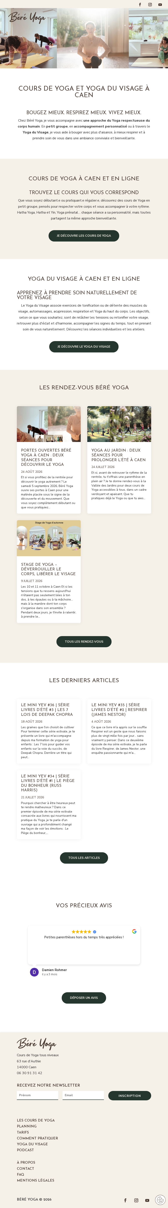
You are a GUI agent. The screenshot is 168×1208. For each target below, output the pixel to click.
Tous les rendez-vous (84, 642)
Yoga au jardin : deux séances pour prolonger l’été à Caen (118, 455)
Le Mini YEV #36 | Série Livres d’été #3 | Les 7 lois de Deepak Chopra (47, 710)
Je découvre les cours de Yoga (84, 236)
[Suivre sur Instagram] (150, 4)
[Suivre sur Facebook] (140, 4)
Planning (27, 1126)
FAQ (20, 1175)
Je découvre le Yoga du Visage (84, 347)
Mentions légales (35, 1180)
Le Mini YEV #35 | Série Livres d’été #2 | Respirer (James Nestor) (119, 710)
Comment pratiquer (37, 1138)
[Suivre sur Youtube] (160, 4)
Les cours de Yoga (36, 1120)
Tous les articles (84, 858)
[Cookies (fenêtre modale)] (160, 1200)
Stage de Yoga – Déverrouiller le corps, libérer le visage (48, 569)
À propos (26, 1163)
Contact (25, 1169)
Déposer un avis (84, 998)
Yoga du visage (32, 1144)
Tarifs (23, 1132)
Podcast (25, 1150)
